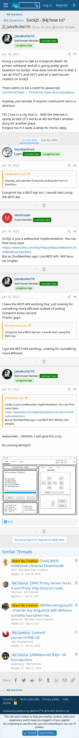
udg (13, 642)
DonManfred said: (16, 325)
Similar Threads (65, 27)
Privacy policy (50, 699)
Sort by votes (49, 140)
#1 (75, 54)
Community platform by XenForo (36, 710)
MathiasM (22, 215)
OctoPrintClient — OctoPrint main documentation (38, 92)
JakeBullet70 (18, 26)
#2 (75, 165)
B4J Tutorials (31, 592)
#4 (75, 297)
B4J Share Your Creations (33, 570)
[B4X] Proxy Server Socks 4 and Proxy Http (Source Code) (41, 585)
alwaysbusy (17, 664)
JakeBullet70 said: (16, 174)
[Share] (69, 54)
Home (7, 703)
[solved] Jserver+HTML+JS (28, 635)
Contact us (9, 699)
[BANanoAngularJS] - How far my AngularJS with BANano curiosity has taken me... (41, 610)
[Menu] (6, 5)
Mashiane (17, 619)
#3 (75, 231)
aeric (14, 570)
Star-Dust (16, 592)
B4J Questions (25, 642)
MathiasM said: (14, 398)
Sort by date (29, 140)
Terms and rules (29, 699)
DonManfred (24, 149)
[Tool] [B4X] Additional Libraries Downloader (37, 563)
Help (65, 699)
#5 (75, 389)
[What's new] (74, 5)
